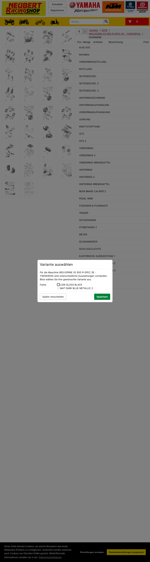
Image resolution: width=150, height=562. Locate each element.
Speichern (102, 296)
